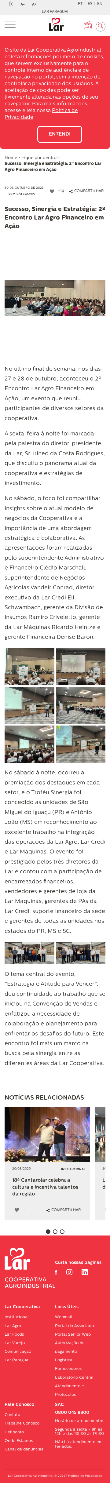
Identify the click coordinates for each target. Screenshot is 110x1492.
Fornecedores (68, 1369)
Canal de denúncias (24, 1449)
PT (80, 4)
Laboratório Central (74, 1378)
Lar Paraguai (55, 12)
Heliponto (14, 1432)
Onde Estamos (19, 1441)
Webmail (63, 1317)
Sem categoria (22, 194)
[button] (48, 1231)
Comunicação (18, 1352)
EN (99, 4)
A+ (36, 5)
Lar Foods (14, 1335)
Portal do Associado (74, 1326)
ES (90, 4)
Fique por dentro (39, 158)
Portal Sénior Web (73, 1335)
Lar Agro (13, 1326)
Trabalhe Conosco (22, 1423)
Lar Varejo (15, 1343)
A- (24, 5)
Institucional (17, 1317)
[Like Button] (52, 191)
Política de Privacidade (85, 1476)
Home (11, 158)
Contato (12, 1415)
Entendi (60, 134)
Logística (63, 1360)
